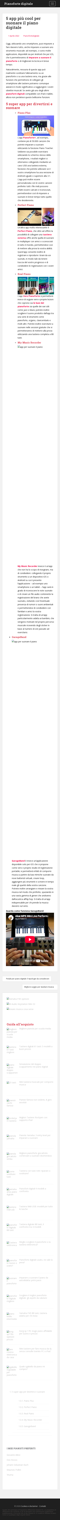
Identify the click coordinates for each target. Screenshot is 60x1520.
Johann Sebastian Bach (17, 1464)
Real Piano (29, 1413)
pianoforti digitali (15, 93)
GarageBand (18, 860)
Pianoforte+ (29, 137)
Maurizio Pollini (14, 1469)
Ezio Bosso (12, 1459)
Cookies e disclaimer (29, 1506)
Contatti (42, 1506)
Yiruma (10, 1474)
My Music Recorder (27, 566)
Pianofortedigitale (31, 35)
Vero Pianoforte (31, 296)
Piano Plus (29, 1400)
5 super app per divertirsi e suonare (28, 1391)
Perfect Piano (25, 231)
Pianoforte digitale (18, 4)
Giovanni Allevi (13, 1455)
